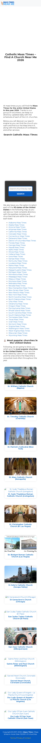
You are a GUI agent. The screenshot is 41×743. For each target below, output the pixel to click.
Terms (12, 738)
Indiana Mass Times (17, 254)
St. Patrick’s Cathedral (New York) (21, 448)
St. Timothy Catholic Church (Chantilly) (20, 418)
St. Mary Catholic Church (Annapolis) (20, 478)
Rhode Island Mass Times (19, 311)
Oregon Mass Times (17, 306)
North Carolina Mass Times (20, 297)
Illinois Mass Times (16, 252)
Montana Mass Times (18, 281)
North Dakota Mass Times (20, 299)
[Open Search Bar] (31, 3)
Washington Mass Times (19, 329)
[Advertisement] (20, 31)
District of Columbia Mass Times (22, 241)
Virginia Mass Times (17, 326)
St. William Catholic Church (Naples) (20, 387)
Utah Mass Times (16, 322)
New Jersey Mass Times (19, 290)
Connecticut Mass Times (19, 236)
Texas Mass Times (16, 320)
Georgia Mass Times (17, 245)
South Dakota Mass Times (20, 315)
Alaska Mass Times (16, 225)
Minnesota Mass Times (18, 274)
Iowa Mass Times (16, 256)
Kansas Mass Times (17, 259)
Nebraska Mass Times (18, 283)
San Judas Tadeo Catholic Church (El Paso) (20, 618)
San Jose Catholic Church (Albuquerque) (21, 648)
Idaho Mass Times (16, 250)
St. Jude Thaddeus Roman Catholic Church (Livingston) (20, 495)
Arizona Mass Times (17, 227)
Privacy (20, 738)
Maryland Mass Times (18, 268)
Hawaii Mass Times (16, 247)
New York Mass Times (18, 295)
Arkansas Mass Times (17, 229)
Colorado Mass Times (18, 234)
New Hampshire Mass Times (21, 288)
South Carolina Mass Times (20, 313)
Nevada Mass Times (17, 286)
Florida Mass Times (17, 243)
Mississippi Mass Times (18, 277)
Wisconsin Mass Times (18, 333)
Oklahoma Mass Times (18, 304)
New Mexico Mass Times (19, 293)
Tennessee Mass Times (18, 317)
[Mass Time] (7, 3)
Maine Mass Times (16, 265)
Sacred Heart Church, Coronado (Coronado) (20, 682)
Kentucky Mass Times (18, 261)
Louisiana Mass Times (18, 263)
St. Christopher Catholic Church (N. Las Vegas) (20, 525)
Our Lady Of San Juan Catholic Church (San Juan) (20, 717)
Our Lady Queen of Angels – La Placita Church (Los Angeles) (20, 699)
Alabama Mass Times (17, 223)
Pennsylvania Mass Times (19, 308)
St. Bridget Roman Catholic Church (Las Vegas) (20, 556)
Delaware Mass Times (18, 238)
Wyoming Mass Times (18, 335)
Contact (27, 738)
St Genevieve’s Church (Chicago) (20, 601)
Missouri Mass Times (17, 279)
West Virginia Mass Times (19, 331)
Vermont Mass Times (17, 324)
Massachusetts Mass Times (20, 270)
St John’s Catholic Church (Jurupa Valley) (20, 586)
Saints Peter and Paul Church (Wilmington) (20, 665)
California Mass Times (18, 232)
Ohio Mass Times (16, 302)
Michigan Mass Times (18, 272)
